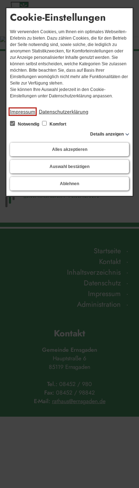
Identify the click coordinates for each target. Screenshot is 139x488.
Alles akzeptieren (69, 149)
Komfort (57, 124)
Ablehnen (69, 183)
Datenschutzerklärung (63, 112)
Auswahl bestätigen (69, 166)
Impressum (22, 112)
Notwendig (28, 124)
